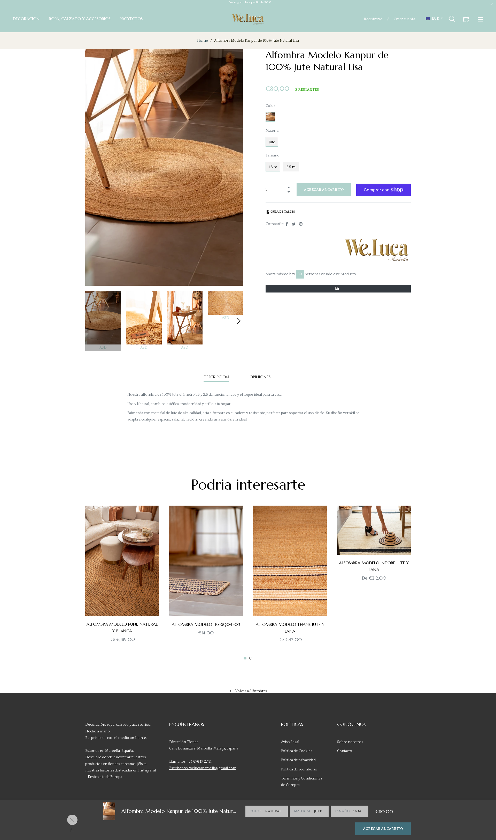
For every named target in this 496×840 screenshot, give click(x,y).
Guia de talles (282, 211)
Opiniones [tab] (261, 376)
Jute (272, 142)
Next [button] (239, 320)
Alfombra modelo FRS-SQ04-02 (206, 624)
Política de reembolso (299, 769)
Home (202, 41)
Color (270, 106)
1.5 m (273, 167)
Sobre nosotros (350, 742)
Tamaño (273, 155)
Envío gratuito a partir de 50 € (249, 2)
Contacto (344, 751)
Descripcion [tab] (216, 376)
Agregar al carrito (383, 829)
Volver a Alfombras (251, 691)
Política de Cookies (296, 751)
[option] (122, 583)
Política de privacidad (298, 760)
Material (272, 131)
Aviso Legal (290, 742)
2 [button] (250, 658)
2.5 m (291, 167)
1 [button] (245, 658)
